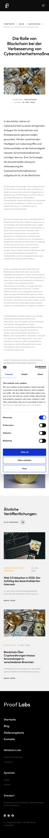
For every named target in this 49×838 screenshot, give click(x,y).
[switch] (42, 425)
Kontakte (9, 739)
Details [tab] (24, 374)
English (7, 780)
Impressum (8, 762)
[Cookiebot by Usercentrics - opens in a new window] (35, 367)
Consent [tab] (9, 374)
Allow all (24, 452)
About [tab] (40, 374)
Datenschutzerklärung (13, 757)
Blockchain (35, 24)
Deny (24, 468)
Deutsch (7, 784)
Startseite (9, 24)
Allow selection (24, 460)
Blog (21, 24)
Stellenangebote (14, 732)
